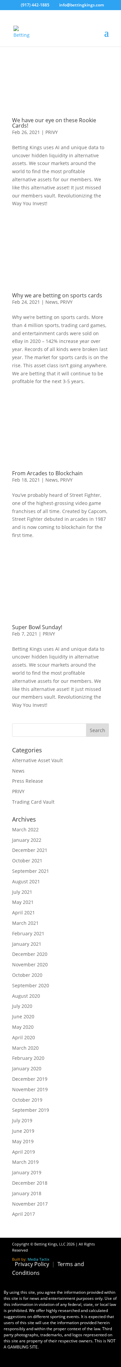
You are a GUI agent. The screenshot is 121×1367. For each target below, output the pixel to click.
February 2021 (28, 933)
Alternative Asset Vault (37, 760)
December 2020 (29, 954)
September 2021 (30, 871)
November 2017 (30, 1204)
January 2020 (26, 1068)
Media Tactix (38, 1259)
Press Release (27, 781)
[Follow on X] (49, 1282)
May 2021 (23, 902)
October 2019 (27, 1100)
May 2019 (23, 1141)
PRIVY (51, 132)
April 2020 (23, 1037)
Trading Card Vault (33, 802)
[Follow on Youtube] (84, 1282)
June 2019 (23, 1131)
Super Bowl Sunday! (37, 627)
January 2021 (26, 944)
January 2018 (26, 1193)
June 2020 (23, 1016)
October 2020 (27, 975)
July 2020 (22, 1006)
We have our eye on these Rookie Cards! (54, 122)
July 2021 (22, 892)
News (51, 302)
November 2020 (30, 964)
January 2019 (26, 1172)
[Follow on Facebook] (31, 1282)
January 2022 (26, 840)
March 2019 (25, 1162)
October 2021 (27, 860)
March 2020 (25, 1048)
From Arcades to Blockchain (47, 473)
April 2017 (23, 1214)
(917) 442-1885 (35, 5)
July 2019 (22, 1120)
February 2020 (28, 1058)
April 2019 (23, 1152)
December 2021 (29, 850)
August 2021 (26, 881)
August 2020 (26, 996)
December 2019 (29, 1079)
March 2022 (25, 829)
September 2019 (30, 1110)
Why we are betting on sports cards (57, 295)
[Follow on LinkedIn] (101, 1282)
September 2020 (30, 985)
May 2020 (23, 1027)
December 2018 (29, 1183)
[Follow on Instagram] (66, 1282)
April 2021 (23, 912)
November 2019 (30, 1089)
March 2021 (25, 923)
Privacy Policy (32, 1264)
